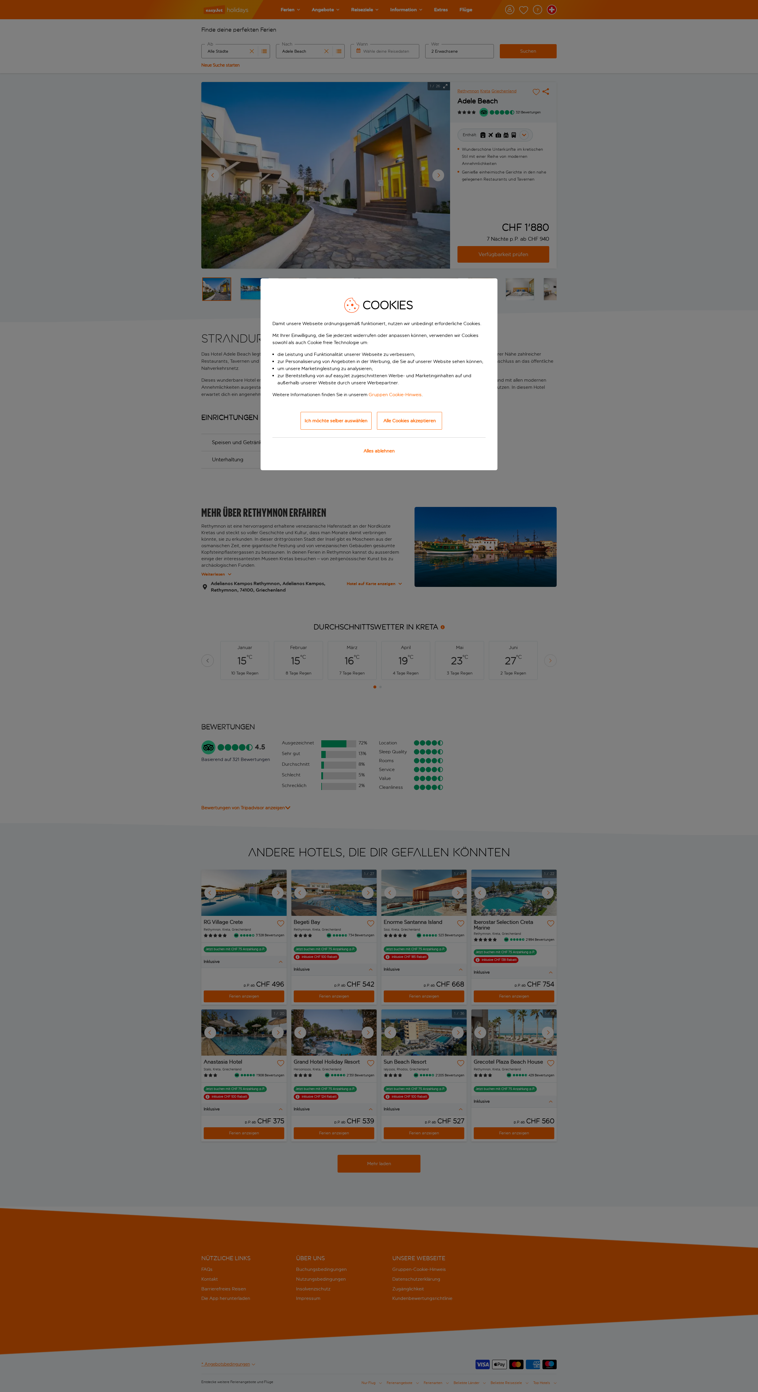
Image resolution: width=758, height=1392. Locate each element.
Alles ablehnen (379, 451)
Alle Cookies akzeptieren (409, 420)
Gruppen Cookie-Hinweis (395, 394)
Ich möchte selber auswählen (336, 420)
